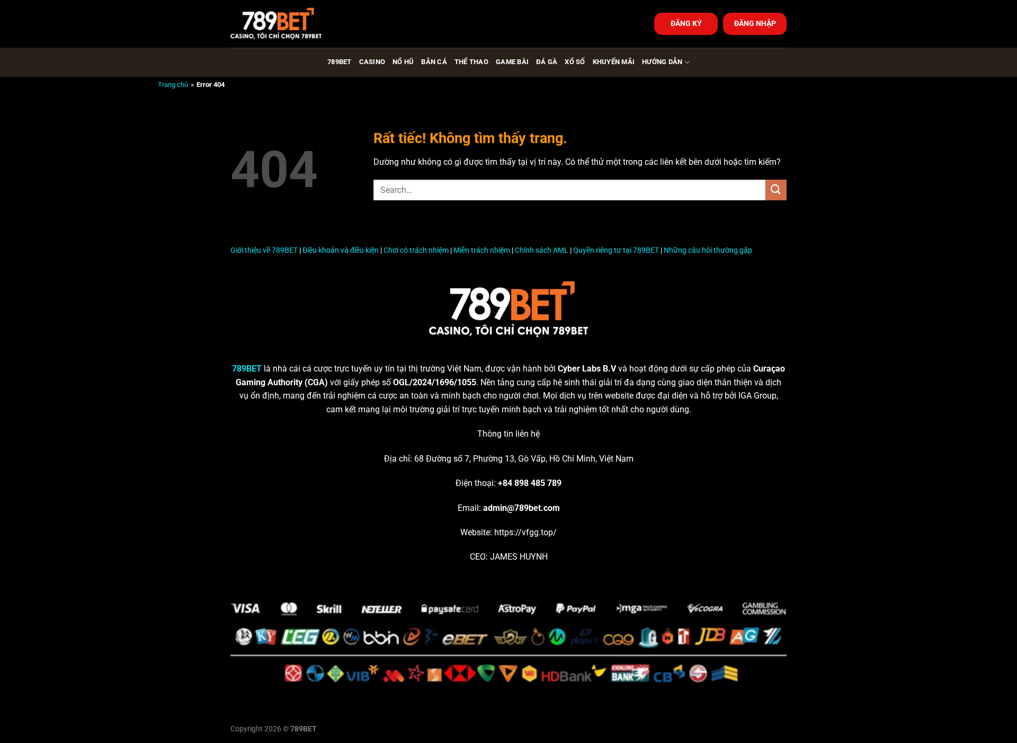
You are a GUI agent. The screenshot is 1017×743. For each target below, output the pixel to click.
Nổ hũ (403, 62)
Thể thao (471, 62)
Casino (372, 62)
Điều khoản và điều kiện (340, 250)
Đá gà (546, 62)
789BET (339, 62)
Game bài (512, 62)
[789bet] (283, 24)
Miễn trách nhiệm (481, 250)
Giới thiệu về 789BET (264, 250)
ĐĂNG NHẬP (755, 23)
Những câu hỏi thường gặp (708, 250)
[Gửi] (776, 190)
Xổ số (575, 62)
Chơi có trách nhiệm (416, 250)
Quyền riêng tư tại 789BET (616, 250)
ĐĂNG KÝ (686, 23)
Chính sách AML (541, 250)
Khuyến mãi (614, 62)
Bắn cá (434, 62)
